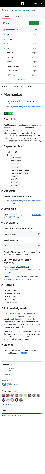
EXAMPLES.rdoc (12, 71)
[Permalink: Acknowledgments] (2, 308)
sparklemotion (11, 10)
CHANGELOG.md (12, 66)
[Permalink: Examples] (2, 208)
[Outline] (42, 86)
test (7, 48)
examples (9, 39)
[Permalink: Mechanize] (2, 94)
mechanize (24, 10)
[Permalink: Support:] (2, 190)
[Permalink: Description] (2, 119)
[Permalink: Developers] (2, 222)
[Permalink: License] (2, 344)
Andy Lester (15, 319)
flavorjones (10, 30)
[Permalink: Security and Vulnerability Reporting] (2, 261)
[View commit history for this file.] (40, 29)
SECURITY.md (13, 276)
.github (8, 35)
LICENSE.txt (25, 353)
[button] (39, 233)
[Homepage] (22, 3)
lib (7, 44)
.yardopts (9, 62)
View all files (22, 79)
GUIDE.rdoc (10, 75)
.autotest (9, 53)
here (15, 324)
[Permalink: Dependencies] (2, 146)
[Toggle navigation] (3, 3)
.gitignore (9, 57)
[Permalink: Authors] (2, 284)
